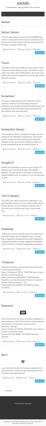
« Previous (8, 391)
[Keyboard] (23, 310)
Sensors (37, 49)
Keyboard (7, 305)
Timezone (7, 262)
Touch (5, 63)
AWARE (23, 3)
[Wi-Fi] (23, 360)
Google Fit (7, 162)
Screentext (7, 96)
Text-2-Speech (10, 195)
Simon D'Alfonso (10, 49)
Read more (39, 52)
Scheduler (7, 229)
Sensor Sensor (10, 32)
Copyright (28, 403)
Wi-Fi (4, 355)
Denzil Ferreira (9, 215)
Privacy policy (19, 403)
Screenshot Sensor (12, 129)
